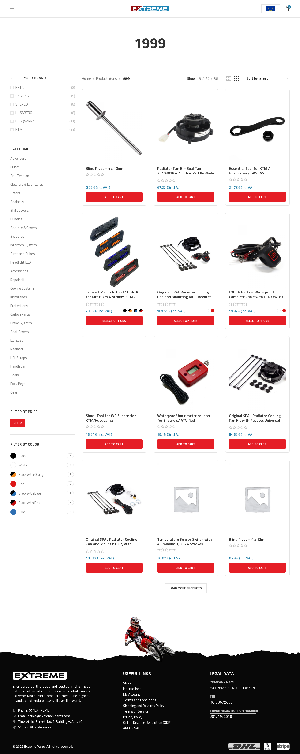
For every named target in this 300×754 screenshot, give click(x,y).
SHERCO (21, 104)
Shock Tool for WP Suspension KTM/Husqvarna (111, 418)
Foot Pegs (17, 383)
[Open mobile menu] (12, 8)
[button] (114, 197)
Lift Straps (18, 357)
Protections (19, 305)
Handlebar (18, 366)
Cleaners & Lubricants (26, 184)
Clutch (15, 167)
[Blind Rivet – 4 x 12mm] (257, 499)
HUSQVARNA (25, 121)
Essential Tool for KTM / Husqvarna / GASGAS (249, 171)
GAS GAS (22, 95)
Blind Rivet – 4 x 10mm (105, 168)
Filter (18, 423)
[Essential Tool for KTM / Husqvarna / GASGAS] (257, 128)
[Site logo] (150, 8)
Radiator (16, 349)
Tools (14, 375)
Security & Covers (23, 227)
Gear (13, 392)
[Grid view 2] (228, 78)
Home (86, 78)
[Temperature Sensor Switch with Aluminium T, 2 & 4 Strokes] (185, 499)
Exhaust (16, 340)
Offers (15, 193)
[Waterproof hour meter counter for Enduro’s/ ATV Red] (185, 375)
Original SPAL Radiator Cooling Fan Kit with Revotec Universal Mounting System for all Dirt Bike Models (257, 422)
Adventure (18, 158)
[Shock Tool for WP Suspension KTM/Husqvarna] (114, 375)
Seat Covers (19, 331)
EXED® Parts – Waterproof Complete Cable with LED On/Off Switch (256, 296)
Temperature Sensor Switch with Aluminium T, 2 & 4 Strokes (184, 541)
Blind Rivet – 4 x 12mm (248, 539)
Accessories (19, 271)
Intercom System (23, 245)
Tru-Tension (19, 175)
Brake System (21, 323)
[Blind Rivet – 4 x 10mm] (114, 128)
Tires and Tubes (22, 253)
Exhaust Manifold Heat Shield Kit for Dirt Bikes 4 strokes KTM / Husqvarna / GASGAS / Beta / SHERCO (113, 299)
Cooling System (22, 288)
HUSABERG (23, 112)
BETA (19, 87)
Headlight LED (20, 262)
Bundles (16, 219)
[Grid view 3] (236, 78)
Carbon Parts (20, 314)
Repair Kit (17, 279)
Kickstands (18, 297)
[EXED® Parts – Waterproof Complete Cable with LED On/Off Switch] (257, 252)
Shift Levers (19, 210)
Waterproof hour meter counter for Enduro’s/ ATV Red (183, 418)
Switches (17, 236)
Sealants (17, 201)
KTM (18, 129)
